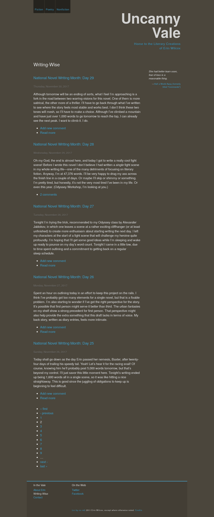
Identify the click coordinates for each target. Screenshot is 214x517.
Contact (37, 497)
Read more (47, 132)
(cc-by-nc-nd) (78, 510)
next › (44, 461)
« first (43, 408)
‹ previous (46, 413)
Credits (138, 510)
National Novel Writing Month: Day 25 (63, 343)
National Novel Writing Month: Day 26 (63, 276)
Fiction (39, 9)
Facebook (78, 493)
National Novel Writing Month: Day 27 (63, 206)
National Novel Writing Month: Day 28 (63, 144)
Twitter (75, 490)
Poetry (50, 9)
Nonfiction (63, 9)
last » (43, 466)
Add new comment (53, 128)
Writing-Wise (40, 493)
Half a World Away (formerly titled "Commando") (167, 85)
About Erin (39, 490)
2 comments (48, 194)
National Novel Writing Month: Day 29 (63, 77)
